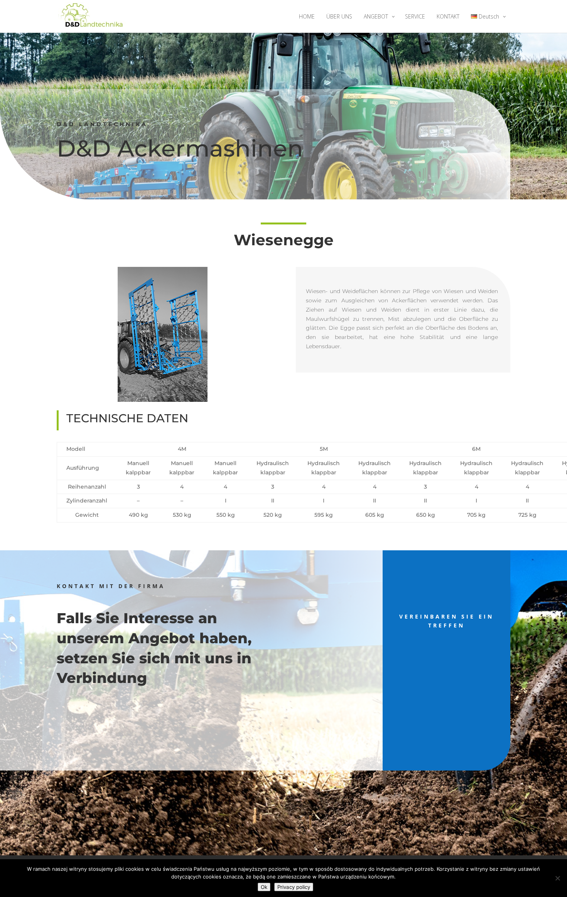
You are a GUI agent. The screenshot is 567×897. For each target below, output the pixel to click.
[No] (557, 878)
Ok (264, 887)
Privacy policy (293, 887)
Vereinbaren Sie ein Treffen (446, 621)
